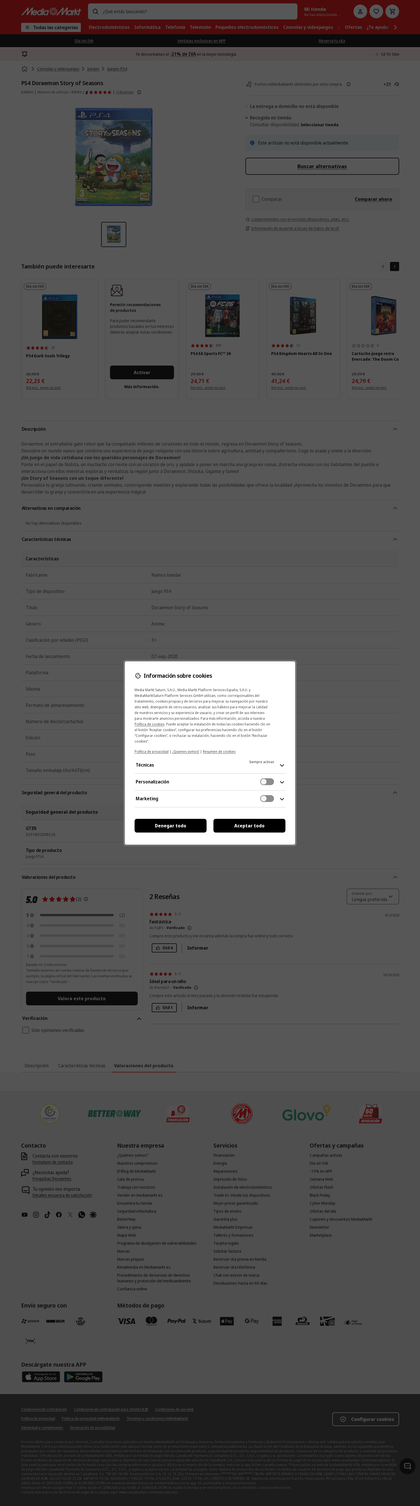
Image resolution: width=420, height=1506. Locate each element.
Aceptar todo (249, 826)
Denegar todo (170, 826)
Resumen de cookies (219, 751)
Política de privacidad (152, 751)
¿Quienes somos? (185, 751)
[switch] (267, 781)
